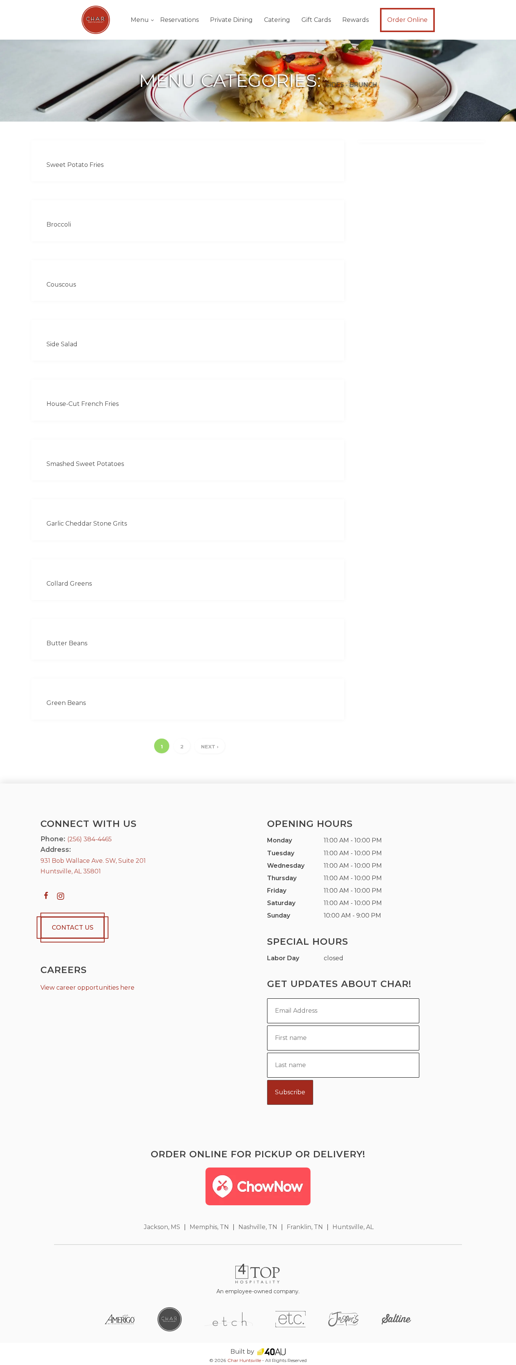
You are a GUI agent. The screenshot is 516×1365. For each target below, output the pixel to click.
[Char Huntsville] (96, 19)
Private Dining (231, 19)
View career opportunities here (87, 987)
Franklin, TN (305, 1227)
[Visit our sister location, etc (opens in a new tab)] (290, 1318)
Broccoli (58, 224)
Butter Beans (66, 643)
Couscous (61, 284)
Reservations (179, 19)
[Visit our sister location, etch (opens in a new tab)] (228, 1318)
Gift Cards (316, 19)
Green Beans (66, 702)
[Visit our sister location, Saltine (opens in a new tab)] (396, 1318)
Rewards (355, 19)
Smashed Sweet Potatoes (85, 463)
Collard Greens (69, 583)
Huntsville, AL (353, 1227)
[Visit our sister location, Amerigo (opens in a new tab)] (120, 1318)
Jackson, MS (162, 1227)
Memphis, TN (209, 1227)
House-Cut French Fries (82, 403)
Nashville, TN (257, 1227)
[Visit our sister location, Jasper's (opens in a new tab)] (343, 1318)
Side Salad (61, 344)
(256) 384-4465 (89, 839)
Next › (209, 746)
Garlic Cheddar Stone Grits (86, 523)
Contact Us (72, 927)
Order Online (407, 19)
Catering (277, 19)
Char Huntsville (244, 1360)
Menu (140, 19)
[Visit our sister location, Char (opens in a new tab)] (170, 1318)
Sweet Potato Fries (75, 164)
